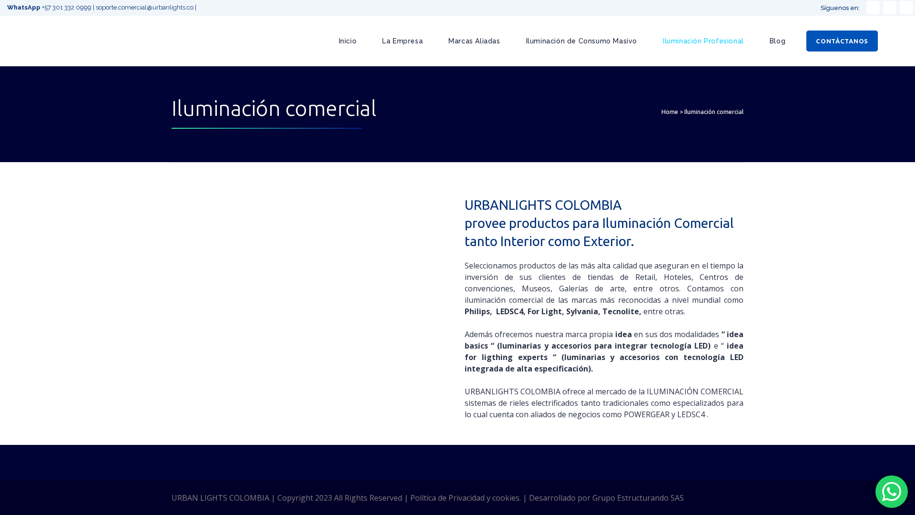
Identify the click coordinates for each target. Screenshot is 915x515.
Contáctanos (842, 41)
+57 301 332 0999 (50, 7)
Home (669, 111)
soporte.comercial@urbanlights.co (144, 7)
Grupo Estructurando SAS (638, 498)
